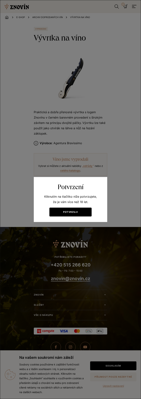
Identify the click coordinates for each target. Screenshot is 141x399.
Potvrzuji (70, 212)
